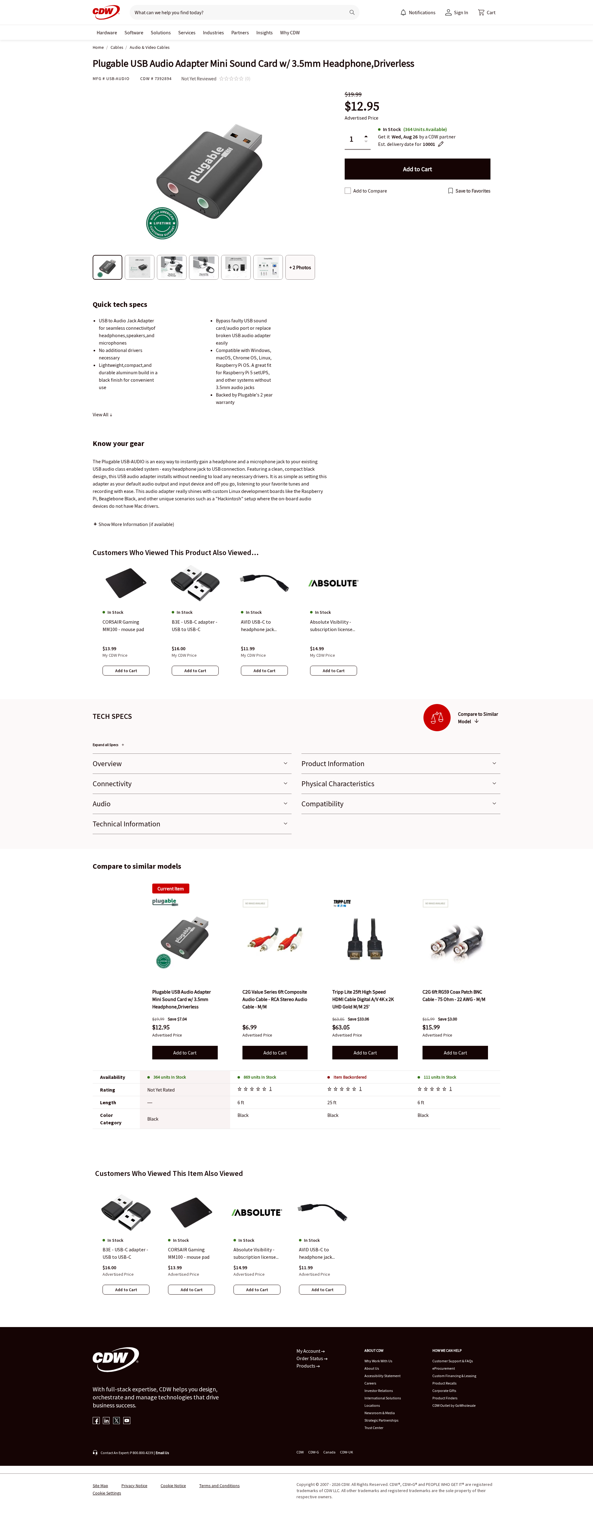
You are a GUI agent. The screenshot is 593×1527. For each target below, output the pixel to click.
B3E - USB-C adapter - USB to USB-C (125, 1253)
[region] (296, 625)
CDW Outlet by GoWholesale (454, 1405)
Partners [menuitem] (240, 32)
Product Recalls (444, 1383)
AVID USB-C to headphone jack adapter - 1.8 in (315, 1254)
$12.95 (362, 106)
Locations (372, 1405)
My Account (308, 1351)
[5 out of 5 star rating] (253, 1090)
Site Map (100, 1485)
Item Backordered (350, 1077)
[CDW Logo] (106, 12)
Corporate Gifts (444, 1390)
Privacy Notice (134, 1485)
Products (306, 1366)
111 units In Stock (440, 1077)
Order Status (310, 1358)
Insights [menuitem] (264, 32)
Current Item (171, 888)
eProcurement (443, 1368)
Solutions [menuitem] (161, 32)
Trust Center (373, 1427)
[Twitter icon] (116, 1421)
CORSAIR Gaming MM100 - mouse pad (188, 1253)
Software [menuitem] (133, 32)
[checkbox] (348, 191)
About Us (371, 1368)
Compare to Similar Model (478, 717)
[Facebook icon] (96, 1421)
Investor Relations (378, 1390)
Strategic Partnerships (381, 1420)
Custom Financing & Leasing (454, 1375)
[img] (185, 939)
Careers (370, 1383)
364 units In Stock (170, 1077)
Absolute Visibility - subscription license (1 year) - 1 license (254, 1254)
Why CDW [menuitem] (290, 32)
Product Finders (444, 1398)
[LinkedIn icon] (106, 1421)
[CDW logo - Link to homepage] (106, 12)
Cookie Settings (107, 1493)
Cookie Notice (173, 1485)
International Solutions (382, 1398)
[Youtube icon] (126, 1421)
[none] (107, 32)
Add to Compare (370, 191)
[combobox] (235, 12)
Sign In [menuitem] (461, 12)
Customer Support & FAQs (452, 1361)
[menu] (418, 12)
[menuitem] (403, 12)
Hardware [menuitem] (107, 32)
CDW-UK (346, 1452)
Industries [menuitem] (213, 32)
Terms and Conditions (219, 1485)
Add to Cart (184, 1053)
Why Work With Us (378, 1361)
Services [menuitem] (187, 32)
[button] (486, 12)
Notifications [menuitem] (422, 12)
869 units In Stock (260, 1077)
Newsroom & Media (379, 1412)
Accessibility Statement (382, 1375)
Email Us (162, 1452)
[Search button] (352, 12)
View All (101, 414)
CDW (300, 1452)
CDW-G (313, 1452)
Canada (329, 1452)
